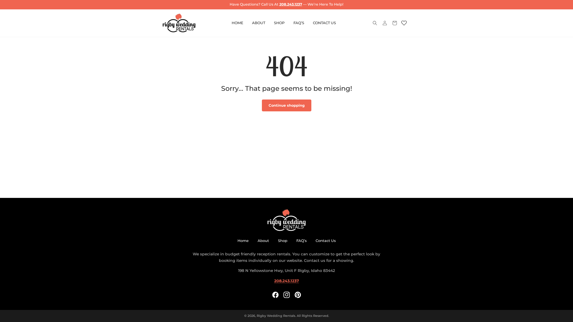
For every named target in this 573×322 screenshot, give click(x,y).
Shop (282, 241)
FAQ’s (301, 241)
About (263, 241)
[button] (375, 23)
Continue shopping (287, 105)
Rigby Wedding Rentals (276, 316)
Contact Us (326, 241)
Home (243, 241)
